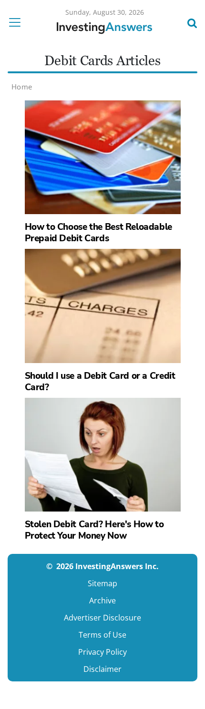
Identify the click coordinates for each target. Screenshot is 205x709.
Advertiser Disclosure (102, 617)
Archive (102, 600)
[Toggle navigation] (18, 22)
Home (21, 86)
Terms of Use (102, 635)
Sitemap (102, 583)
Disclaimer (102, 669)
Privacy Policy (102, 652)
